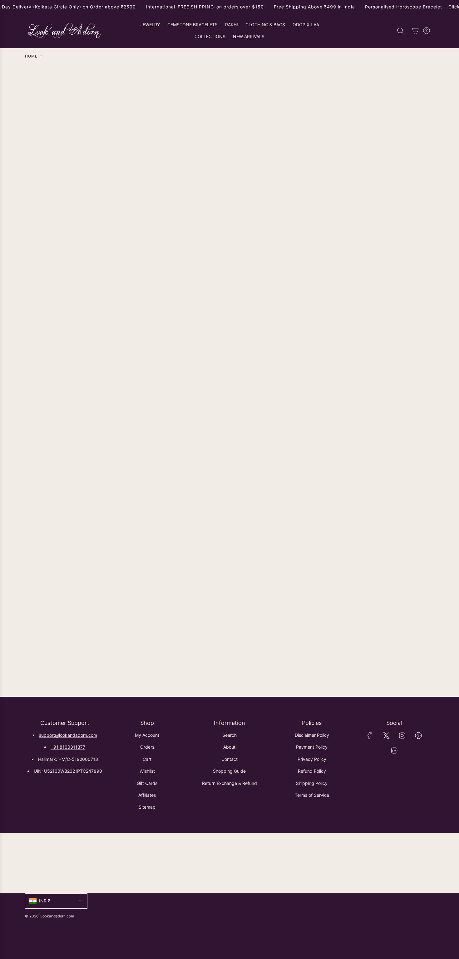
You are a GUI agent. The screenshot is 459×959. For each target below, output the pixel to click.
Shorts (86, 472)
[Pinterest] (418, 735)
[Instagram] (402, 735)
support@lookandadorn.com (68, 735)
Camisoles (373, 323)
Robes (182, 472)
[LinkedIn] (394, 750)
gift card (372, 472)
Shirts (86, 323)
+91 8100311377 (68, 747)
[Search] (400, 30)
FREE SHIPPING (196, 6)
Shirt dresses (181, 323)
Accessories (277, 472)
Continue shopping (229, 128)
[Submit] (426, 863)
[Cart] (415, 30)
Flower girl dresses (277, 323)
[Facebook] (369, 735)
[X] (385, 735)
